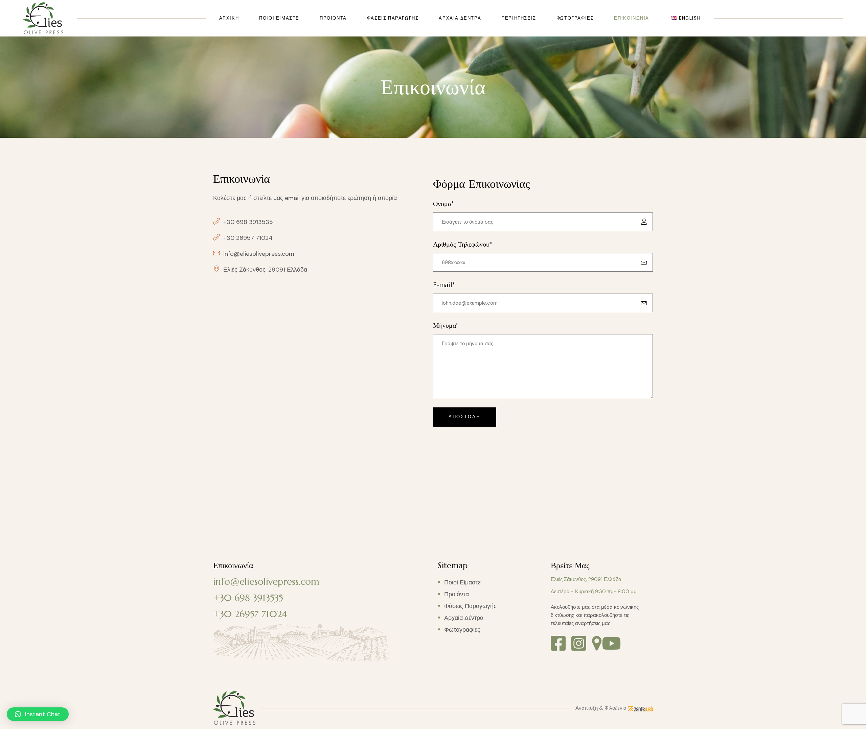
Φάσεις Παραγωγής (470, 606)
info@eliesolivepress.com (266, 581)
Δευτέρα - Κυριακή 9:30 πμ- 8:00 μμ (594, 591)
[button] (38, 714)
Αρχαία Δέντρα (463, 618)
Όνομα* (443, 204)
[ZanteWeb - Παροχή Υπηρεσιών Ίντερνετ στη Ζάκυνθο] (640, 708)
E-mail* (444, 285)
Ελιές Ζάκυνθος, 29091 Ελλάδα (586, 579)
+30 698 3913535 (248, 598)
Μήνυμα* (445, 325)
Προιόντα (456, 594)
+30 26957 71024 (250, 614)
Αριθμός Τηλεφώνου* (462, 244)
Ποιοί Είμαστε (462, 582)
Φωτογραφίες (462, 630)
